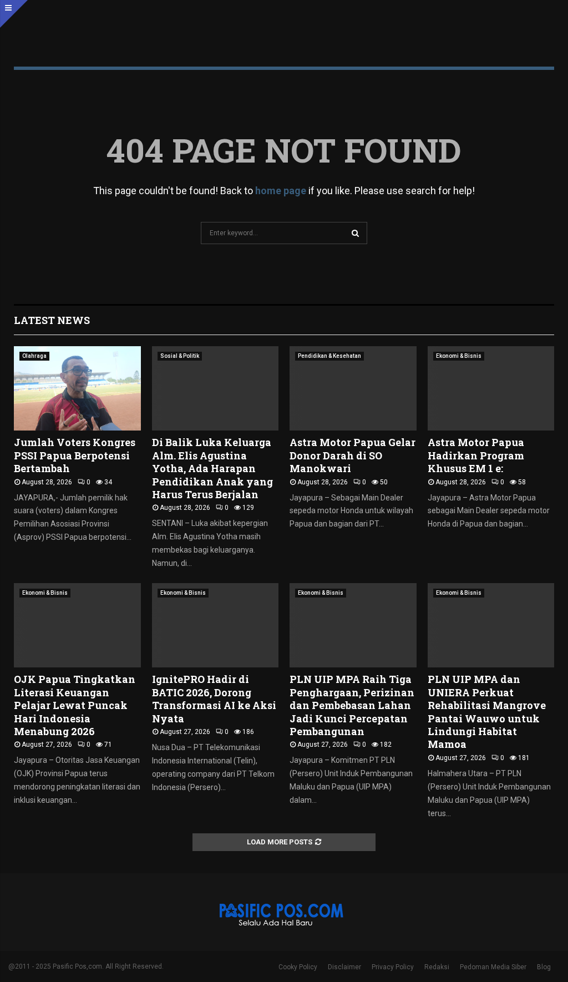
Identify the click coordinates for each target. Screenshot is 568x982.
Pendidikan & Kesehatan (329, 356)
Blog (544, 967)
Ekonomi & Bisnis (458, 356)
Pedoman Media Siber (493, 967)
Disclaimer (344, 967)
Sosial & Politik (179, 356)
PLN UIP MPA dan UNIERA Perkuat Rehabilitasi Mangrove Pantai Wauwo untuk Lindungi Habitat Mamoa (487, 711)
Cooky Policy (297, 967)
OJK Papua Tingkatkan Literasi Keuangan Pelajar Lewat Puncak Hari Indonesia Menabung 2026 (74, 705)
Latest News (52, 320)
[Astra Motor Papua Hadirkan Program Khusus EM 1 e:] (491, 388)
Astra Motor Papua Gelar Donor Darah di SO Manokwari (352, 455)
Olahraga (34, 356)
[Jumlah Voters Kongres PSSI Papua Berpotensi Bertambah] (77, 388)
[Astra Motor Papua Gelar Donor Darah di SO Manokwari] (353, 388)
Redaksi (436, 967)
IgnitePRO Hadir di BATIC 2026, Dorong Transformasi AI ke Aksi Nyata (214, 698)
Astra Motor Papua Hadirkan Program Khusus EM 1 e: (476, 455)
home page (280, 190)
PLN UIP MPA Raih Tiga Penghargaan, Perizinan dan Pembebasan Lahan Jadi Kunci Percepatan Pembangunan (352, 705)
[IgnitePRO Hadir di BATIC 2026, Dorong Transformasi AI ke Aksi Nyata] (215, 625)
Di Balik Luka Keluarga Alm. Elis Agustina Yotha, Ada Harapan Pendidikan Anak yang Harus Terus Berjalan (212, 468)
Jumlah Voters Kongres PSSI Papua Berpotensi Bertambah (74, 455)
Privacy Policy (393, 967)
